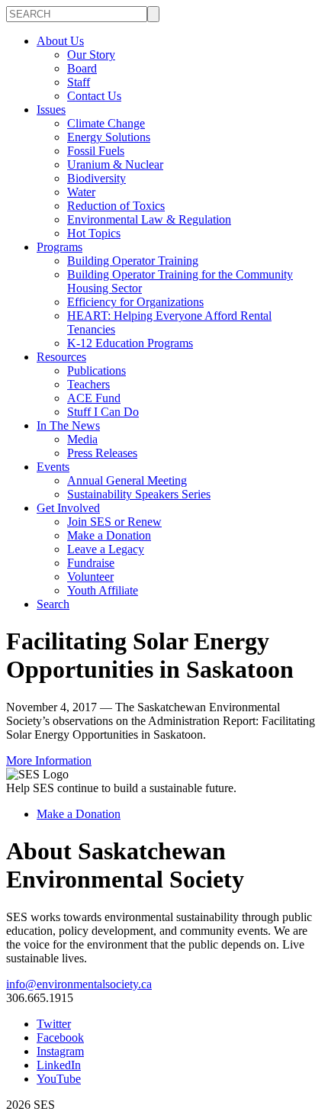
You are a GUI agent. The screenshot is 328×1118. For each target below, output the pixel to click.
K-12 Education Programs (130, 343)
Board (82, 68)
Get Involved (68, 507)
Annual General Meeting (127, 480)
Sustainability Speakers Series (139, 494)
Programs (59, 246)
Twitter (54, 1023)
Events (53, 466)
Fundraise (90, 562)
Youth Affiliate (102, 590)
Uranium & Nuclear (115, 164)
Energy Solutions (108, 136)
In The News (68, 425)
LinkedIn (59, 1064)
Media (82, 439)
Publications (96, 370)
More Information (49, 760)
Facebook (60, 1037)
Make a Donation (109, 535)
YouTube (59, 1078)
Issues (51, 109)
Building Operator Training (132, 260)
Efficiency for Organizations (135, 301)
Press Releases (102, 452)
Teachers (88, 384)
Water (81, 191)
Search (53, 604)
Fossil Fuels (95, 150)
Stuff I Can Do (103, 411)
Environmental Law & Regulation (149, 219)
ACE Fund (94, 397)
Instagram (60, 1051)
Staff (78, 82)
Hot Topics (94, 233)
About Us (60, 40)
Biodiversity (96, 178)
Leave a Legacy (105, 549)
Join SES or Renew (114, 521)
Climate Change (106, 123)
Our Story (91, 54)
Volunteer (90, 576)
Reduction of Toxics (116, 205)
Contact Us (94, 95)
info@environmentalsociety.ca (79, 984)
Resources (61, 356)
